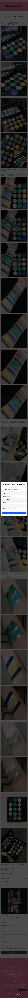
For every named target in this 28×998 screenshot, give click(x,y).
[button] (21, 995)
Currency (6, 505)
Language (7, 499)
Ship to (6, 493)
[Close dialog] (26, 483)
